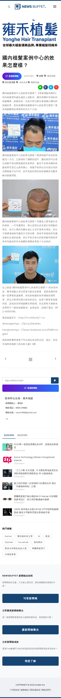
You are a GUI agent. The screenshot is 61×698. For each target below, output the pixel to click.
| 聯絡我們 (45, 689)
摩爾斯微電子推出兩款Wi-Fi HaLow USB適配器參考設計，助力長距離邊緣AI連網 (36, 498)
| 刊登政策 (15, 689)
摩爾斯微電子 (38, 548)
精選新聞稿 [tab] (9, 435)
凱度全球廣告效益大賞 (16, 548)
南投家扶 (38, 542)
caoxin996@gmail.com (26, 412)
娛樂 (41, 75)
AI (39, 536)
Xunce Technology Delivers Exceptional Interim (34, 459)
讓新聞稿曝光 (30, 629)
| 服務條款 (24, 689)
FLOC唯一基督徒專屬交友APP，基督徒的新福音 (36, 446)
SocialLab (23, 542)
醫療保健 (34, 82)
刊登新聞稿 (30, 598)
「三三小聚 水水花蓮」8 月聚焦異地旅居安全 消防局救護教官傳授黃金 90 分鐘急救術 (36, 472)
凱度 (48, 536)
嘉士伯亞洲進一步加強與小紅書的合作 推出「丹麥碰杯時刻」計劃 (35, 485)
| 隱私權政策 (35, 689)
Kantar (8, 536)
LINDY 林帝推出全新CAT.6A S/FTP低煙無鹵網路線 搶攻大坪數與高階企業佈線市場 (36, 511)
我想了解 (30, 661)
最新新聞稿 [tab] (22, 435)
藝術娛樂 (51, 75)
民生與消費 (10, 82)
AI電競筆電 (10, 554)
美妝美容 (23, 82)
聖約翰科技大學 (25, 536)
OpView (9, 542)
